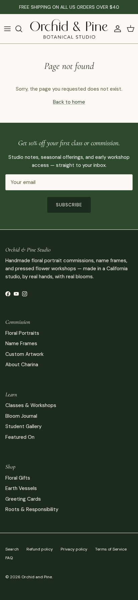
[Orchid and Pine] (69, 28)
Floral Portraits (22, 333)
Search (12, 549)
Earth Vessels (21, 488)
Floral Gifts (17, 478)
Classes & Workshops (30, 405)
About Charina (21, 364)
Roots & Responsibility (31, 509)
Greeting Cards (23, 499)
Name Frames (21, 343)
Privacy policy (74, 549)
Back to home (69, 102)
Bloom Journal (21, 416)
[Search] (22, 28)
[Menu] (7, 28)
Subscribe (69, 205)
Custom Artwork (24, 354)
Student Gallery (23, 426)
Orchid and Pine (36, 577)
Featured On (19, 437)
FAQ (9, 558)
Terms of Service (111, 549)
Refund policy (39, 549)
